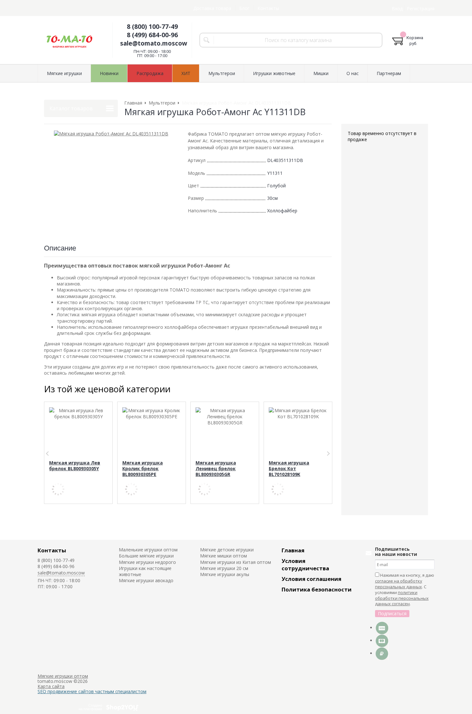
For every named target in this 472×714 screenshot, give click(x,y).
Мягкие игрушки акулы (224, 574)
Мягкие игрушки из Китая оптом (235, 562)
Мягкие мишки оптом (223, 556)
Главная (293, 550)
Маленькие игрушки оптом (148, 550)
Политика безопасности (317, 589)
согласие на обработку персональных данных (398, 584)
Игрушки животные (274, 73)
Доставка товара (212, 8)
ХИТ (185, 73)
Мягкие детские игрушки (227, 550)
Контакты (268, 8)
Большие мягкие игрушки (146, 556)
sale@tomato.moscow (153, 43)
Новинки (109, 73)
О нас (352, 73)
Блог (244, 8)
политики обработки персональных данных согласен (402, 598)
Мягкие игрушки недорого (147, 562)
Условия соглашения (311, 578)
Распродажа (149, 73)
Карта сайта (51, 686)
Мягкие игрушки (64, 73)
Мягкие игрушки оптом (63, 676)
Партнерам (389, 73)
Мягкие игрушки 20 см (224, 568)
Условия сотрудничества (305, 564)
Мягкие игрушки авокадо (146, 580)
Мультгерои (221, 73)
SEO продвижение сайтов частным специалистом (92, 691)
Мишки (320, 73)
